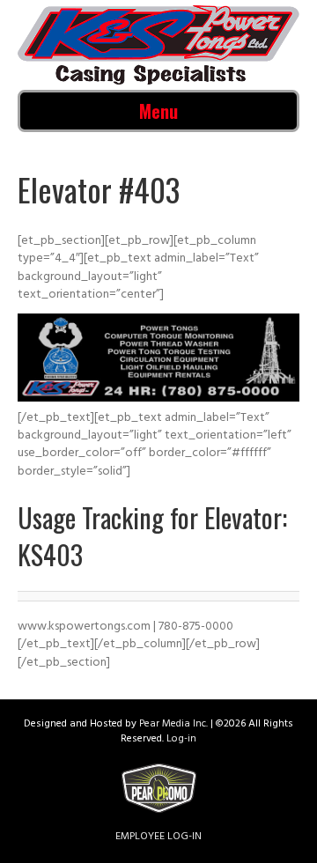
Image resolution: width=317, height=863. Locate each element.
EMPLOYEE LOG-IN (158, 837)
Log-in (181, 739)
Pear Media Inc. (173, 724)
